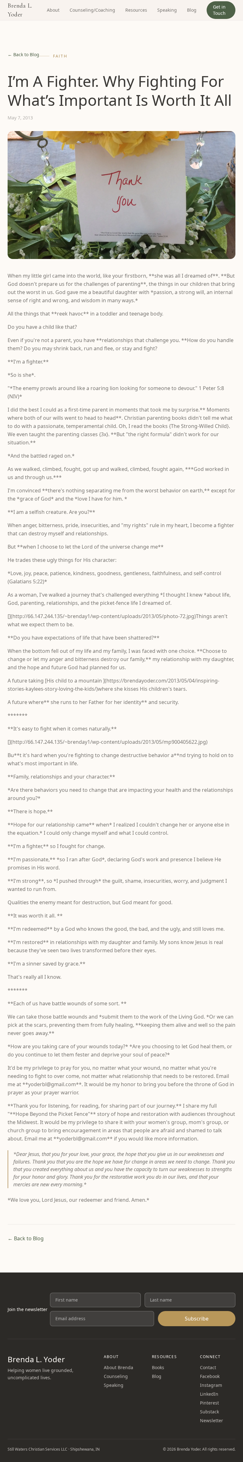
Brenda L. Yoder (20, 10)
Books (158, 1367)
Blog (191, 10)
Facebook (210, 1376)
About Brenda (118, 1367)
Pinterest (209, 1403)
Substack (209, 1412)
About (53, 10)
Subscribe (197, 1318)
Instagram (211, 1385)
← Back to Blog (23, 54)
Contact (208, 1367)
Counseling (116, 1376)
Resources (136, 10)
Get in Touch (219, 10)
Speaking (167, 10)
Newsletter (211, 1420)
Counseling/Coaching (92, 10)
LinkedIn (209, 1394)
